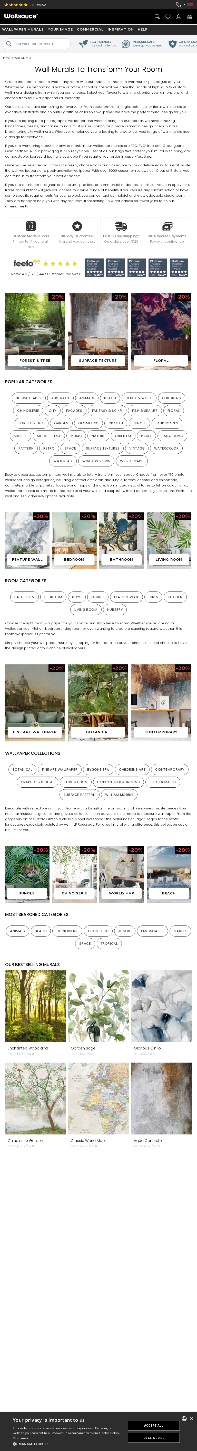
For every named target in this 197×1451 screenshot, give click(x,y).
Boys (77, 597)
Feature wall (126, 597)
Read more (21, 1438)
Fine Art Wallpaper (60, 769)
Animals (86, 398)
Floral (174, 410)
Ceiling (98, 597)
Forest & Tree (31, 423)
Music (76, 435)
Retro (49, 448)
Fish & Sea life (145, 410)
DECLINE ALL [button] (153, 1438)
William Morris (119, 794)
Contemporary (169, 769)
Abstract (60, 398)
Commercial (90, 29)
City (52, 410)
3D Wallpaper (29, 398)
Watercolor (166, 448)
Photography (163, 782)
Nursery (115, 609)
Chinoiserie (28, 410)
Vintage (136, 448)
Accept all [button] (153, 1425)
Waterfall (63, 461)
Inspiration (121, 29)
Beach (110, 398)
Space (70, 448)
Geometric (88, 423)
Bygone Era (98, 769)
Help (143, 29)
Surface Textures (103, 448)
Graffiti (116, 423)
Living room (85, 609)
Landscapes (167, 423)
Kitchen (175, 597)
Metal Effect (49, 435)
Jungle (139, 423)
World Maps (132, 461)
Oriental (123, 435)
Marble (20, 435)
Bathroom (24, 597)
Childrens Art (132, 769)
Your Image (60, 29)
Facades (74, 410)
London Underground (118, 782)
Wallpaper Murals (23, 29)
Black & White (139, 398)
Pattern (26, 448)
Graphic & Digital (37, 782)
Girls (153, 597)
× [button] (191, 1418)
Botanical (22, 769)
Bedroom (53, 597)
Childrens (171, 398)
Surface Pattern (80, 794)
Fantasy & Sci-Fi (107, 410)
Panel (146, 435)
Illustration (75, 782)
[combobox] (184, 1418)
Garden (61, 423)
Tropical (109, 943)
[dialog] (98, 1431)
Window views (96, 461)
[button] (68, 1444)
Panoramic (172, 435)
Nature (98, 435)
